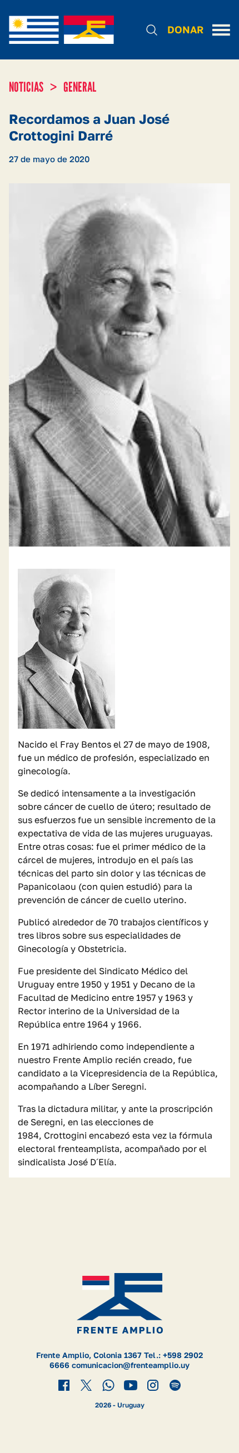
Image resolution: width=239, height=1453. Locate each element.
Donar (185, 29)
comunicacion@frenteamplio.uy (131, 1365)
